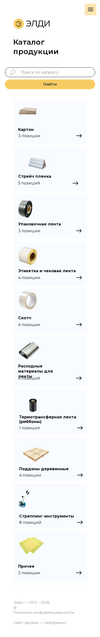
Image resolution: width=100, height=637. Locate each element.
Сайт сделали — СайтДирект (40, 623)
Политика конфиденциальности (44, 612)
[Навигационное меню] (90, 9)
